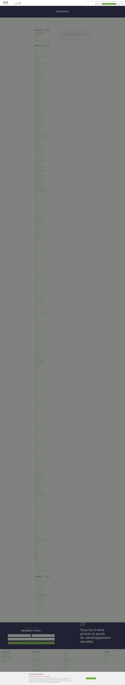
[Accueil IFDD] (5, 3)
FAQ (100, 1)
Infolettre (103, 1)
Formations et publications (108, 3)
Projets (97, 3)
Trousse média (109, 1)
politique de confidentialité (53, 682)
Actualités (96, 1)
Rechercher (122, 1)
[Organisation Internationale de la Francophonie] (17, 3)
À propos (92, 1)
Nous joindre (115, 1)
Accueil (88, 1)
